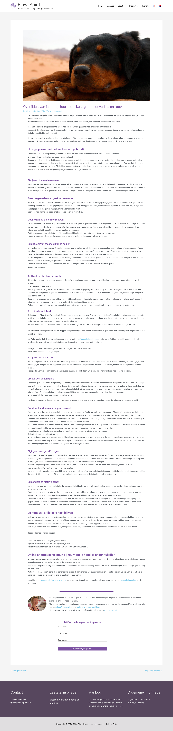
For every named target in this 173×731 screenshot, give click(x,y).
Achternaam (62, 633)
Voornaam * (62, 626)
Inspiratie (133, 6)
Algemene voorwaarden (139, 699)
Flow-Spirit (29, 4)
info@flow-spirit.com (21, 703)
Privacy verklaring (136, 703)
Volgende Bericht (153, 670)
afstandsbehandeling (88, 339)
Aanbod (110, 6)
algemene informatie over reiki (53, 580)
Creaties (122, 6)
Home (100, 6)
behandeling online (128, 580)
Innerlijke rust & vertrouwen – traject (105, 703)
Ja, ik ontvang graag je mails (82, 649)
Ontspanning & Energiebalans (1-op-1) (106, 706)
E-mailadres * (63, 640)
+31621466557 (19, 699)
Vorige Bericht (18, 670)
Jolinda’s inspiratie (63, 607)
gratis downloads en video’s (88, 607)
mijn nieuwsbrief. (111, 610)
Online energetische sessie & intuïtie (105, 699)
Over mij (145, 6)
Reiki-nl (26, 111)
